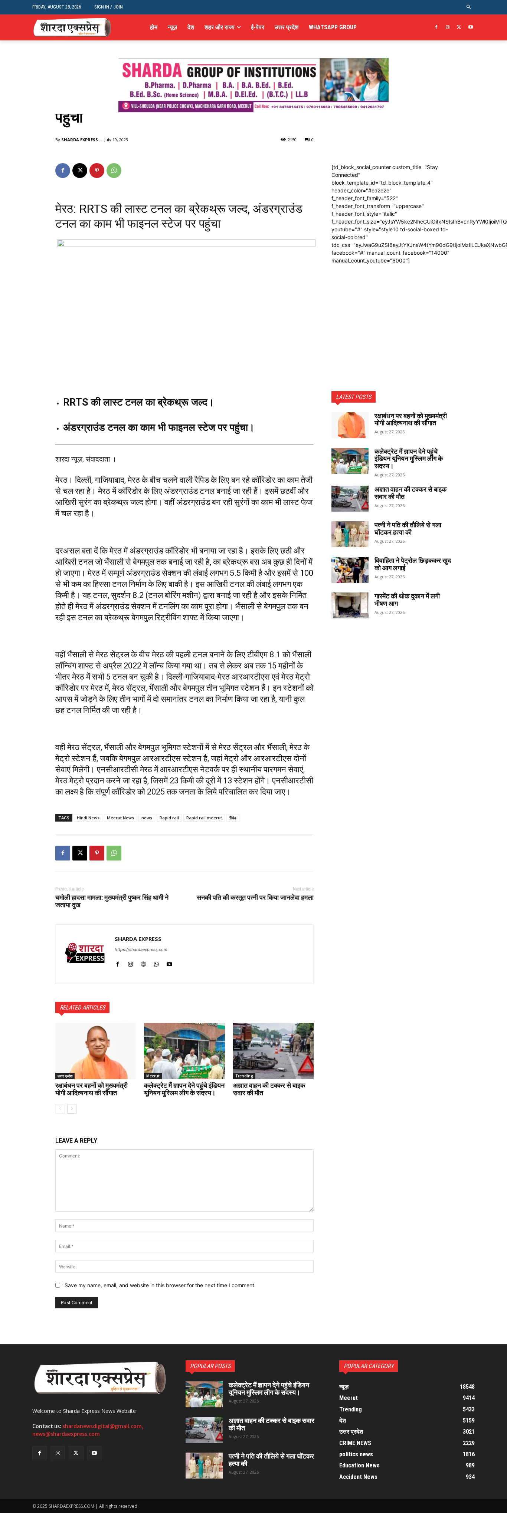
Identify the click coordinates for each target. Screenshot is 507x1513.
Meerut (153, 1075)
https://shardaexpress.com (141, 949)
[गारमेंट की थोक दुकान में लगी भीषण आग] (350, 605)
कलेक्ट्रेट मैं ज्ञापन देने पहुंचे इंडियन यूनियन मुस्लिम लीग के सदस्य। (184, 1089)
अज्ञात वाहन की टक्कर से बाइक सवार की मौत (269, 1089)
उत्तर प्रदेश (65, 1075)
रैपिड (232, 817)
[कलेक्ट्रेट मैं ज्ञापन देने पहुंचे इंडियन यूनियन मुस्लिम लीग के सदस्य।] (184, 1051)
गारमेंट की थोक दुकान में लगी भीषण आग (407, 599)
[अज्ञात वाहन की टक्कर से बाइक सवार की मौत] (273, 1051)
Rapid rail (169, 817)
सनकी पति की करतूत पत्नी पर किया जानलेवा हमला (255, 897)
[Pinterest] (96, 170)
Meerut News (120, 817)
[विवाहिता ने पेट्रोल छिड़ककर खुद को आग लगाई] (350, 570)
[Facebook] (436, 27)
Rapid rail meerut (204, 817)
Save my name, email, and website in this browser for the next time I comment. (160, 1285)
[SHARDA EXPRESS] (85, 954)
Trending (244, 1075)
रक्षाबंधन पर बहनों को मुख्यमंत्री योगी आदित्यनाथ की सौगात (91, 1089)
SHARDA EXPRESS (79, 139)
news (146, 817)
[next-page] (71, 1109)
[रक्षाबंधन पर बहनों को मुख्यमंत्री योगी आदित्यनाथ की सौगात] (95, 1051)
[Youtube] (470, 27)
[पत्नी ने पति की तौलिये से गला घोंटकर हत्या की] (350, 534)
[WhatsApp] (114, 170)
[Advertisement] (391, 310)
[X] (459, 27)
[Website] (143, 962)
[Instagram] (448, 27)
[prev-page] (60, 1109)
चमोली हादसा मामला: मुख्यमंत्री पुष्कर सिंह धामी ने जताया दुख (112, 901)
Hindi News (88, 817)
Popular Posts (210, 1366)
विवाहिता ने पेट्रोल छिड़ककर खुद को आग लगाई (412, 564)
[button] (469, 7)
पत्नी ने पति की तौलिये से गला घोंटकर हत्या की (407, 528)
